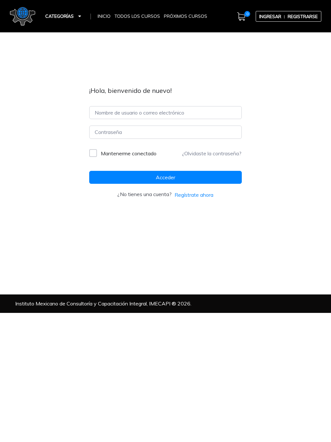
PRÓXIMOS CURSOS (185, 16)
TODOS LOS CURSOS (137, 16)
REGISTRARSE (303, 16)
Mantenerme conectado (128, 153)
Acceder (165, 177)
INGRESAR (270, 16)
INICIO (104, 16)
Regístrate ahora (194, 195)
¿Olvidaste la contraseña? (211, 153)
